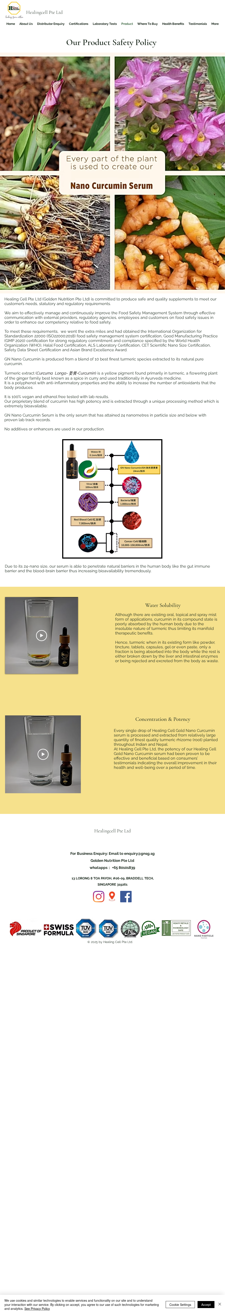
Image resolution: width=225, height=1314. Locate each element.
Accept (206, 1304)
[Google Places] (112, 896)
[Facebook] (126, 896)
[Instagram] (98, 896)
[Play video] (41, 635)
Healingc (34, 12)
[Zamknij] (219, 1304)
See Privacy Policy (37, 1308)
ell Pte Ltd (53, 12)
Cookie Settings (180, 1304)
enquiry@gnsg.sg (139, 853)
